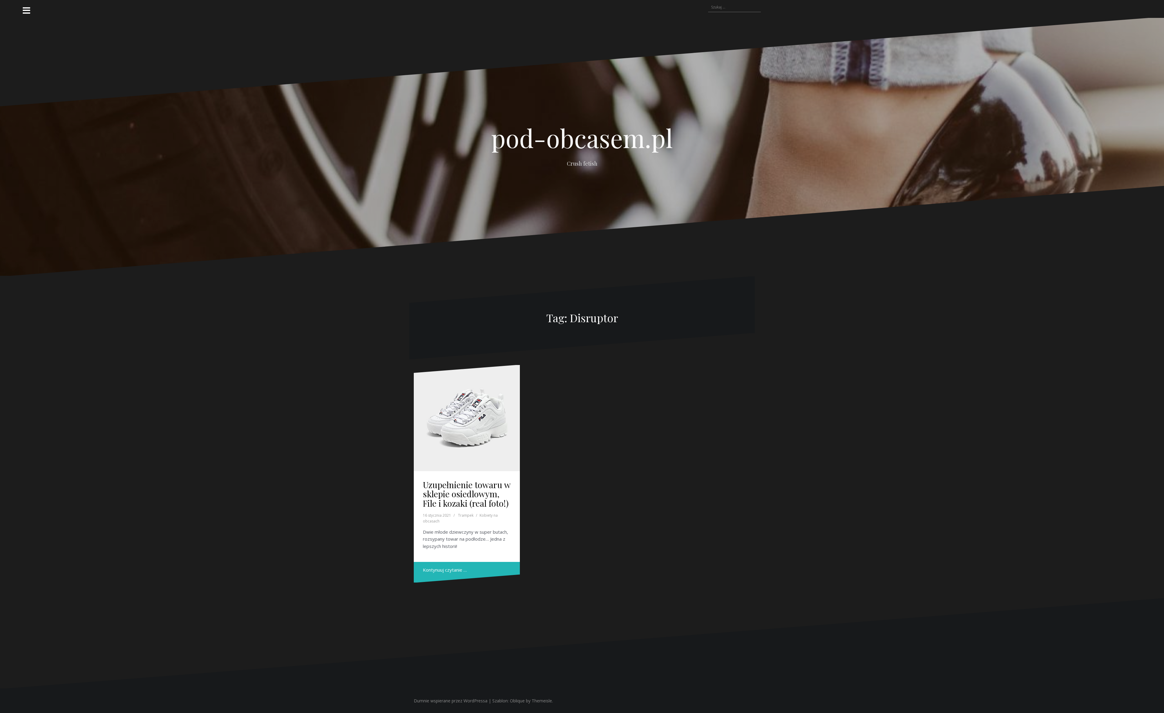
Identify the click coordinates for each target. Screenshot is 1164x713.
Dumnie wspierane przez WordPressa (450, 701)
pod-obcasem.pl (582, 137)
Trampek (465, 515)
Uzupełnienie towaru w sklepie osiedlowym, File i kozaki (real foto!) (466, 494)
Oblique (517, 701)
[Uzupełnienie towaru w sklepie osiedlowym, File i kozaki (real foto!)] (467, 418)
